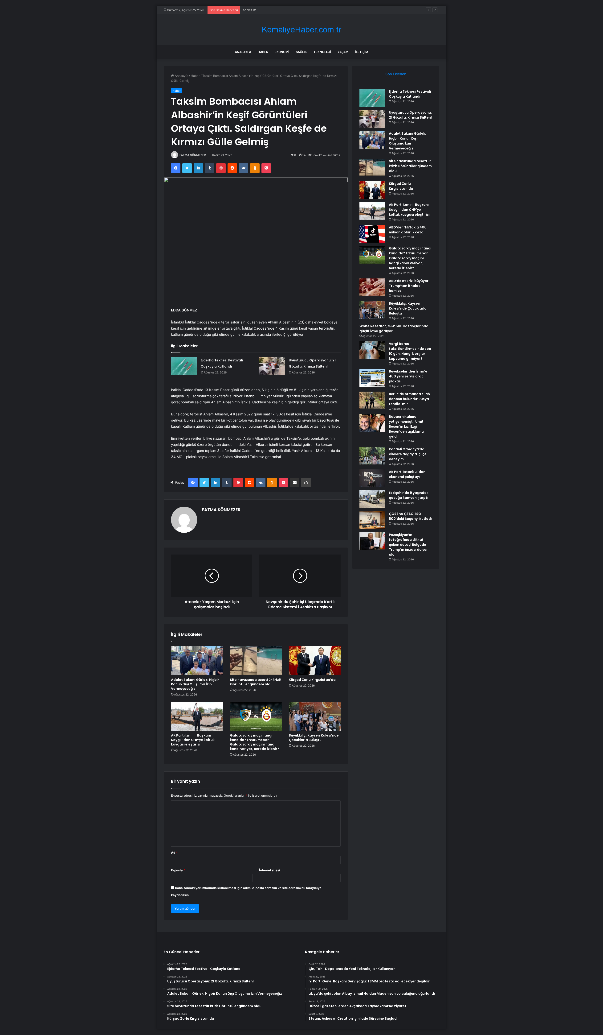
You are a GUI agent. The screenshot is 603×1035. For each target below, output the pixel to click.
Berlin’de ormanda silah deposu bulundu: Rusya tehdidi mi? (409, 399)
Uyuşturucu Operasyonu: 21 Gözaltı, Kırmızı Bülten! (410, 115)
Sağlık (301, 52)
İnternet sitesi (269, 870)
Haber (263, 52)
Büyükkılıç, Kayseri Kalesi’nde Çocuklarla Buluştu (314, 737)
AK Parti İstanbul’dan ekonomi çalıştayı (407, 474)
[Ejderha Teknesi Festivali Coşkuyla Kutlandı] (184, 366)
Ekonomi (282, 52)
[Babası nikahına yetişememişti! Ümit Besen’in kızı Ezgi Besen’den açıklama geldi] (372, 423)
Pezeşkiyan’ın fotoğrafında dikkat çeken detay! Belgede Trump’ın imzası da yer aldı (408, 544)
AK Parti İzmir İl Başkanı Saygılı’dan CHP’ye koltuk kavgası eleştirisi (193, 740)
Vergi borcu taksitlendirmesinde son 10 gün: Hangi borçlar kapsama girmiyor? (410, 351)
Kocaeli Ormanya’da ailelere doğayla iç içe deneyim (408, 454)
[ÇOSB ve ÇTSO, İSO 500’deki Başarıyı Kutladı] (372, 520)
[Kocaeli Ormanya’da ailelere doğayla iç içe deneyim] (372, 455)
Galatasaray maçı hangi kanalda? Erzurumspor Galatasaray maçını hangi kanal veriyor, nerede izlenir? (254, 742)
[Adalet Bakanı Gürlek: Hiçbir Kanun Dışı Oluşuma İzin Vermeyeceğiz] (197, 660)
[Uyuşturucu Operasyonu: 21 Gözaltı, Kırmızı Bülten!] (272, 366)
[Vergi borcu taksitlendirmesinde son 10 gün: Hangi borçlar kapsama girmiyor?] (372, 350)
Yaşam (343, 52)
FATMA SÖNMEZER (192, 155)
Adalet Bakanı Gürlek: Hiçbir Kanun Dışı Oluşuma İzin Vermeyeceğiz (292, 10)
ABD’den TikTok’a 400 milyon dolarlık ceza (408, 230)
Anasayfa (243, 52)
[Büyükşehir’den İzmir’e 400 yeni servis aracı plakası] (372, 378)
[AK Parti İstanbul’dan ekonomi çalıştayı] (372, 478)
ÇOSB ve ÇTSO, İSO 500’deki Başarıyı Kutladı (410, 516)
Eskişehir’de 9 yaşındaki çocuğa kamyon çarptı (409, 495)
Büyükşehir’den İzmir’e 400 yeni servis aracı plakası (408, 376)
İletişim (361, 52)
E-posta (178, 870)
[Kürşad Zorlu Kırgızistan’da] (315, 660)
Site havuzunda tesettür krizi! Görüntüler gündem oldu (255, 682)
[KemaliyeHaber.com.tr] (301, 29)
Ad (174, 852)
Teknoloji (322, 52)
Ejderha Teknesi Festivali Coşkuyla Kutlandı (410, 94)
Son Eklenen (395, 74)
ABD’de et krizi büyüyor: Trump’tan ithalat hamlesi (409, 285)
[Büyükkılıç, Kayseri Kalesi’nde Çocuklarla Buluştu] (315, 716)
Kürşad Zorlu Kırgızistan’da (312, 679)
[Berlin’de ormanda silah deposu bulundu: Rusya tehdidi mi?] (372, 400)
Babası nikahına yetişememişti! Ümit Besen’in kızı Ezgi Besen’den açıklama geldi (406, 426)
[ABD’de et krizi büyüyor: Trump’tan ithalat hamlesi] (372, 287)
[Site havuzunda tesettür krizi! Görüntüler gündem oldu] (256, 660)
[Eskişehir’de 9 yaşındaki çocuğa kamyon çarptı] (372, 499)
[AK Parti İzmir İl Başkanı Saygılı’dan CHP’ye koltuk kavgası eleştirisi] (197, 716)
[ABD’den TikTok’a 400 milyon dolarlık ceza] (372, 234)
